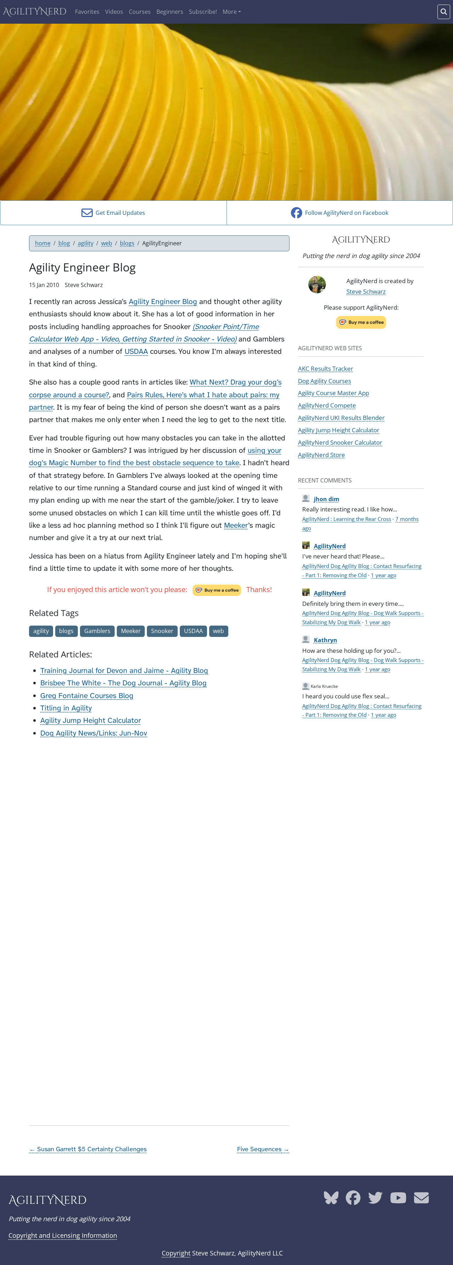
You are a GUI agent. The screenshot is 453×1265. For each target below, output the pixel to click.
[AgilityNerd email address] (421, 1200)
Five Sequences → (263, 1149)
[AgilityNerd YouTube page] (398, 1200)
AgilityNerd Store (321, 454)
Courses (140, 12)
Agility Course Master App (333, 392)
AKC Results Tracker (325, 368)
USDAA (136, 351)
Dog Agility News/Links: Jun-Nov (93, 733)
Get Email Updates (119, 213)
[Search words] (443, 12)
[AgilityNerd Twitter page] (375, 1200)
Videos (114, 12)
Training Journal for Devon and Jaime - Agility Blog (124, 670)
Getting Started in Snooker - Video (178, 339)
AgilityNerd (35, 12)
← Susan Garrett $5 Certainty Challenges (88, 1149)
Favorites (87, 12)
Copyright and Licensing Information (62, 1235)
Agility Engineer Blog (163, 301)
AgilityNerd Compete (327, 405)
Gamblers (97, 631)
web (106, 243)
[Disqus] (159, 833)
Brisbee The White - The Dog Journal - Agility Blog (123, 683)
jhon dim (326, 499)
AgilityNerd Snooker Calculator (340, 442)
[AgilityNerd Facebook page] (353, 1200)
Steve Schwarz (366, 291)
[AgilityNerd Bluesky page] (331, 1200)
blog (64, 243)
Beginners (169, 12)
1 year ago (383, 575)
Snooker (162, 631)
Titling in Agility (66, 708)
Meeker (236, 525)
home (43, 243)
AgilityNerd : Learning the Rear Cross (346, 518)
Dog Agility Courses (324, 380)
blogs (127, 243)
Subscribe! (203, 12)
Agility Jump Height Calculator (90, 720)
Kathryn (325, 640)
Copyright (176, 1253)
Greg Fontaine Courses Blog (86, 696)
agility (85, 243)
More (230, 12)
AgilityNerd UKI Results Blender (341, 417)
